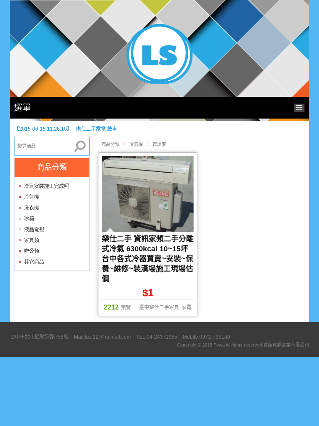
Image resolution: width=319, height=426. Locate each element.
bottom (301, 107)
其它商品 (34, 262)
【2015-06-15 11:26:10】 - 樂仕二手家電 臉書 (65, 127)
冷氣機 (31, 197)
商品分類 (110, 144)
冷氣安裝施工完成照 (46, 186)
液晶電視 (34, 230)
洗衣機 (31, 208)
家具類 (31, 240)
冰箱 (29, 219)
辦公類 (31, 251)
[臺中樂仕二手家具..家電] (159, 82)
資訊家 (159, 144)
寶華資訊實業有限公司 (286, 344)
